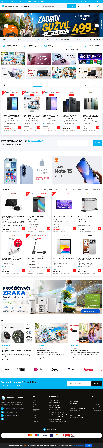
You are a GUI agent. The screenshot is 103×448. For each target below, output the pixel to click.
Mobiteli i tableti (6, 11)
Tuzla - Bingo (73, 417)
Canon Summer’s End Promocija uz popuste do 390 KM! (84, 350)
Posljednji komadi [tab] (83, 189)
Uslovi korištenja (97, 410)
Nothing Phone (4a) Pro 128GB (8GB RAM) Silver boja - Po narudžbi (89, 259)
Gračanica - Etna (74, 408)
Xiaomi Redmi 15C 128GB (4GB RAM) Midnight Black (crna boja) (91, 117)
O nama (35, 400)
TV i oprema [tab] (85, 85)
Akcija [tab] (57, 189)
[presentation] (6, 25)
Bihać (71, 403)
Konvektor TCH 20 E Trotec (85, 216)
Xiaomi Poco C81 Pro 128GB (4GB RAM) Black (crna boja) (70, 116)
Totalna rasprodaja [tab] (96, 189)
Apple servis (36, 417)
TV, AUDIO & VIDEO (53, 11)
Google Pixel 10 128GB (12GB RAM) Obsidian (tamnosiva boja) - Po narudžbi (38, 217)
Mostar (71, 410)
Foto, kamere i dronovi (70, 11)
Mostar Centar (52, 417)
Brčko (71, 406)
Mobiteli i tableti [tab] (37, 85)
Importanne (52, 407)
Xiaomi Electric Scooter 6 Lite (35, 258)
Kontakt (35, 413)
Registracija (99, 1)
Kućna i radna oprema (82, 11)
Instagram (87, 1)
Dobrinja (51, 402)
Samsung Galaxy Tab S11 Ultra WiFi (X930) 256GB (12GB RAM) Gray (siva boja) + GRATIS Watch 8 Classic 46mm (12, 117)
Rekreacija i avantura (95, 11)
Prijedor (72, 413)
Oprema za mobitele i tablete (19, 11)
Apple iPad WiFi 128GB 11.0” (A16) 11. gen (63, 258)
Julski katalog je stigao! (9, 350)
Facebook (79, 1)
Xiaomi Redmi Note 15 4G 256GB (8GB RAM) (50, 116)
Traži (71, 6)
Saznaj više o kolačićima (78, 445)
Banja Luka (51, 419)
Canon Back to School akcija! (45, 350)
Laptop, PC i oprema (43, 11)
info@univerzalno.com (16, 1)
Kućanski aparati (32, 11)
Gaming (61, 11)
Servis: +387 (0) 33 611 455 (38, 1)
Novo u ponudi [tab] (47, 189)
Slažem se (88, 445)
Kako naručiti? (96, 404)
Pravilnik (35, 424)
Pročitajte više (6, 358)
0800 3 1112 (26, 1)
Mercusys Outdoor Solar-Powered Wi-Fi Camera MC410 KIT (13, 217)
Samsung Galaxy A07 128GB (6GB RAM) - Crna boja (31, 116)
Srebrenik (72, 415)
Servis (34, 415)
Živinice (72, 420)
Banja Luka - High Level (55, 421)
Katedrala (51, 409)
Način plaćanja (37, 406)
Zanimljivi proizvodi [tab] (68, 189)
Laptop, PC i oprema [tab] (72, 85)
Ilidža (50, 405)
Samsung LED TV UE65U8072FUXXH (62, 216)
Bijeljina (71, 401)
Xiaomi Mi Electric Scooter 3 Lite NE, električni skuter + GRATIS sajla (12, 259)
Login (93, 1)
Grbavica (51, 400)
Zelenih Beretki (52, 412)
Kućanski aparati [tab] (97, 85)
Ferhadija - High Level (54, 414)
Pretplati (96, 383)
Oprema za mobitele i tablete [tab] (54, 85)
